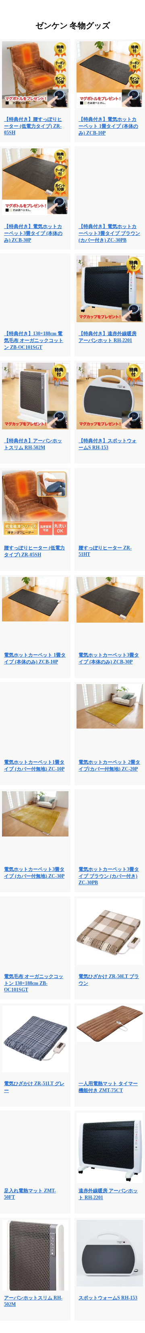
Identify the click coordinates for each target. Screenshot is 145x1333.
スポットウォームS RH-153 (108, 1298)
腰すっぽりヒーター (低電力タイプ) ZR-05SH (34, 551)
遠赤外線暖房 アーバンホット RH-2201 (108, 1194)
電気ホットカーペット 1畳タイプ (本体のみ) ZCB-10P (35, 658)
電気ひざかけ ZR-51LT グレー (34, 1087)
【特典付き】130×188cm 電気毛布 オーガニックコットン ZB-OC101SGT (33, 340)
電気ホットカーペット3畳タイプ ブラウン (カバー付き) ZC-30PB (109, 875)
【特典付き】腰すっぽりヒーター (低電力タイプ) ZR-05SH (33, 125)
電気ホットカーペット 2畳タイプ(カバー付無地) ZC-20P (109, 765)
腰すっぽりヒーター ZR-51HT (105, 551)
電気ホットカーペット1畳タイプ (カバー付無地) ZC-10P (34, 765)
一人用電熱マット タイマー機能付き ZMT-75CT (108, 1087)
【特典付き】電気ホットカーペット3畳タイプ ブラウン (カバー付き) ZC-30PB (109, 233)
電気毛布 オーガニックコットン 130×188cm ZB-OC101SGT (33, 983)
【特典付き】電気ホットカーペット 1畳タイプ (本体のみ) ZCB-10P (108, 126)
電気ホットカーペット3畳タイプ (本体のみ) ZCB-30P (109, 658)
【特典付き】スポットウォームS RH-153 (108, 444)
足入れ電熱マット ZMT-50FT (30, 1194)
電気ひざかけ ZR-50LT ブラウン (109, 980)
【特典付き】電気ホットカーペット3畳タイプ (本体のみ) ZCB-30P (33, 233)
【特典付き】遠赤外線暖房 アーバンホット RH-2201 (108, 337)
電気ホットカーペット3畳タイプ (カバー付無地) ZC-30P (34, 872)
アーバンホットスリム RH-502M (33, 1301)
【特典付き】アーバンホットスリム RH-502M (33, 444)
